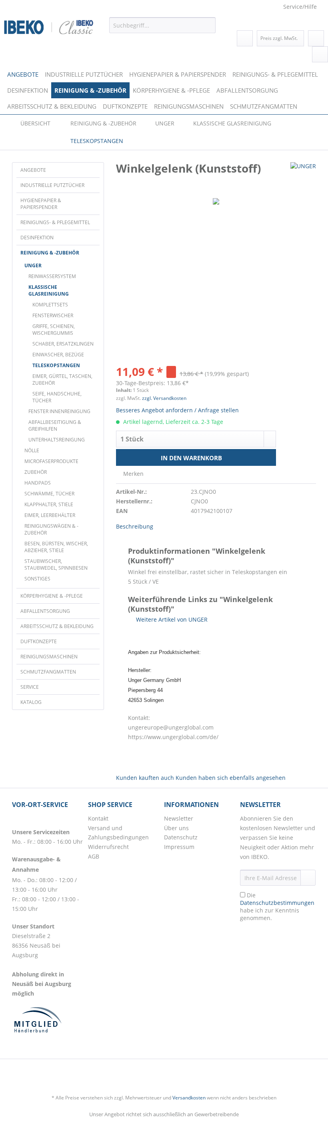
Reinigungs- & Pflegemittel (55, 222)
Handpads (37, 482)
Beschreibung (134, 526)
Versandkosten (189, 1097)
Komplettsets (50, 304)
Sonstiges (37, 578)
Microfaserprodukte (51, 461)
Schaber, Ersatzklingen (63, 343)
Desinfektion (37, 237)
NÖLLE (31, 450)
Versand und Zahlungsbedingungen (118, 832)
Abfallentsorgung (45, 611)
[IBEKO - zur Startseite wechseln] (49, 27)
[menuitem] (162, 29)
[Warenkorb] (320, 54)
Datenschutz (181, 837)
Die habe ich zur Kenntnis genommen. (277, 906)
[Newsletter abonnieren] (308, 878)
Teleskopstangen (56, 365)
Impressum (179, 847)
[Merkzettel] (245, 38)
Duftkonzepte (38, 641)
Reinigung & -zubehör (49, 252)
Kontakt (98, 818)
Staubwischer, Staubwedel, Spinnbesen (56, 564)
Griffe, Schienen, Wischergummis (53, 329)
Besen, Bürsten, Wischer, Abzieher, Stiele (56, 547)
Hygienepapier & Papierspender (40, 204)
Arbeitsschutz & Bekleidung (57, 626)
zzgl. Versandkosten (164, 398)
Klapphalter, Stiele (48, 504)
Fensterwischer (52, 315)
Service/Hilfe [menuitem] (300, 6)
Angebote (33, 170)
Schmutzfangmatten (48, 671)
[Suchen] (208, 25)
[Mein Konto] (316, 38)
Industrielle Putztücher (52, 185)
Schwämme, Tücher (49, 493)
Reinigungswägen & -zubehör (51, 529)
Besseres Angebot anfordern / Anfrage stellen (177, 410)
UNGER (33, 265)
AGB (93, 856)
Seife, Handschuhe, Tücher (57, 397)
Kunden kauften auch (145, 777)
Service (29, 687)
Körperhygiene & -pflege (51, 595)
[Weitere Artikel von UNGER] (303, 176)
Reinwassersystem (52, 276)
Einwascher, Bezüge (58, 354)
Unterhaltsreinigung (56, 439)
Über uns (176, 828)
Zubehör (35, 472)
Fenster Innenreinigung (59, 411)
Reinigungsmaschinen (49, 656)
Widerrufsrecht (108, 847)
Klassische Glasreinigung (48, 290)
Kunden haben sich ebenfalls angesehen (231, 777)
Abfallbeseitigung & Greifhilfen (54, 425)
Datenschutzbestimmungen (277, 902)
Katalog (31, 702)
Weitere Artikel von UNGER (171, 619)
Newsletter (178, 818)
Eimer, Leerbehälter (49, 515)
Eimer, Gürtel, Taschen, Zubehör (62, 379)
